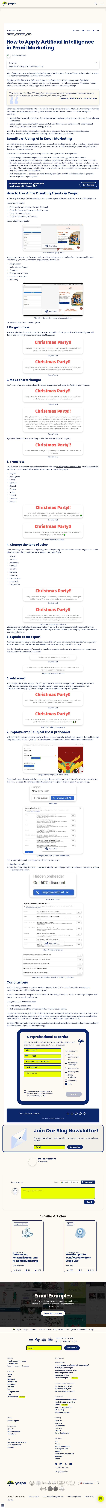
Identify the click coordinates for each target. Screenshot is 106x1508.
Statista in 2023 (26, 111)
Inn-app (10, 1387)
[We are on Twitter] (65, 1464)
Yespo (18, 1329)
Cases (57, 1444)
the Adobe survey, (26, 683)
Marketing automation (64, 1373)
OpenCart (11, 1434)
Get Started (88, 185)
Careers (58, 1431)
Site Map (10, 1500)
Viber (9, 1394)
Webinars (58, 1456)
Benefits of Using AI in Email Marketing (26, 66)
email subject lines (18, 160)
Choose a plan (13, 1421)
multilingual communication (68, 466)
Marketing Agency (62, 1433)
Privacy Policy (34, 1496)
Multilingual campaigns (64, 1368)
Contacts (58, 1423)
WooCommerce (13, 1431)
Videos (57, 1459)
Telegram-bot (13, 1392)
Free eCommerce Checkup (18, 1366)
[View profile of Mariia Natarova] (8, 56)
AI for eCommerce (62, 1412)
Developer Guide (14, 1445)
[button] (101, 1499)
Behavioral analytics (63, 1389)
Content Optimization (63, 1407)
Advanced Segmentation (65, 1391)
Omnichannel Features (16, 1361)
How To (20, 35)
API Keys (10, 1447)
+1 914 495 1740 (62, 1467)
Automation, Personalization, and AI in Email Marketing (25, 1258)
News (70, 1224)
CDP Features (12, 1363)
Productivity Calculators (64, 1454)
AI (29, 35)
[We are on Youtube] (70, 1464)
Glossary (58, 1451)
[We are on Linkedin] (61, 1464)
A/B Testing (59, 1410)
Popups (10, 1389)
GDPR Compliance (74, 1496)
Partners (58, 1428)
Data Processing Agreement (53, 1496)
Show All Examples (53, 1313)
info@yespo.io (61, 1471)
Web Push (11, 1379)
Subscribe (75, 1147)
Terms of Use (40, 1096)
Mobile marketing (62, 1375)
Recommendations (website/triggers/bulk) (72, 1365)
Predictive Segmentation (65, 1402)
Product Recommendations (65, 1400)
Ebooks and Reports (62, 1446)
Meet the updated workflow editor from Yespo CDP (78, 1258)
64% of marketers (14, 73)
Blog (25, 1329)
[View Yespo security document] (50, 1339)
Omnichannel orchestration (66, 1370)
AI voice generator (39, 627)
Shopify (10, 1429)
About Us (58, 1421)
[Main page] (9, 3)
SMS (9, 1377)
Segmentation (21, 1224)
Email (10, 35)
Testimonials (60, 1426)
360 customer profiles (63, 1386)
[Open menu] (102, 3)
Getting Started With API (17, 1442)
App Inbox (11, 1384)
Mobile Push (12, 1382)
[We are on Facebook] (56, 1464)
